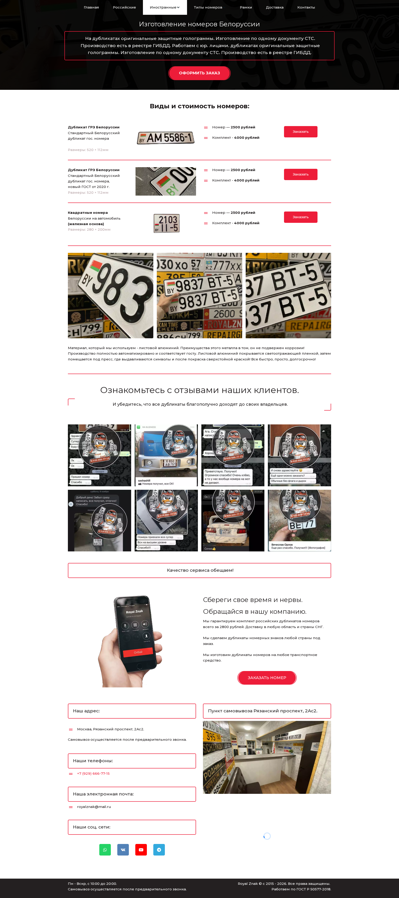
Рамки (246, 7)
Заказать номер (267, 677)
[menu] (199, 7)
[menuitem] (91, 7)
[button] (165, 7)
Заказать (301, 131)
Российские (124, 7)
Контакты (306, 7)
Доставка (275, 7)
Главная (91, 7)
